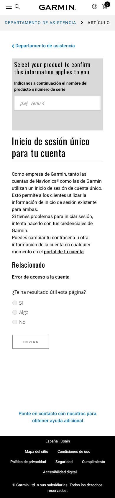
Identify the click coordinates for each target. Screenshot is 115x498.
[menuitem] (17, 7)
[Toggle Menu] (3, 6)
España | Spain (57, 441)
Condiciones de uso (74, 451)
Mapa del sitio (36, 451)
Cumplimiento (93, 462)
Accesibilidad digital (60, 472)
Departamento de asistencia (40, 22)
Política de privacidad (28, 462)
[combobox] (57, 103)
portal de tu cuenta (64, 251)
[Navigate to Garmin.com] (57, 7)
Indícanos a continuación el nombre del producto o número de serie (51, 86)
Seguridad (64, 462)
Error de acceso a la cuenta (41, 277)
